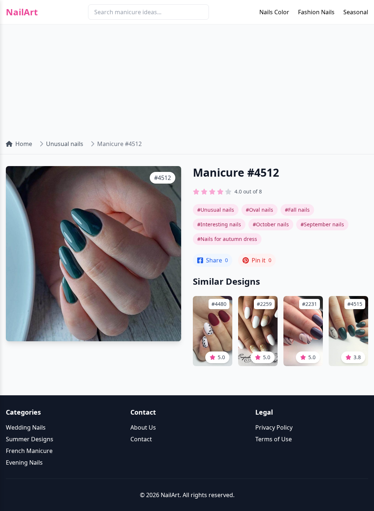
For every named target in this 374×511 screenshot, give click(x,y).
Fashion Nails (316, 12)
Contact (141, 439)
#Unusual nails (215, 209)
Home (23, 144)
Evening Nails (24, 462)
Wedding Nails (26, 427)
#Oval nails (259, 209)
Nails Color (274, 12)
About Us (143, 427)
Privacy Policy (274, 427)
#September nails (322, 224)
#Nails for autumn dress (227, 238)
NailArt (22, 12)
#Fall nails (297, 209)
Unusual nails (64, 144)
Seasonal (355, 12)
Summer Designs (29, 439)
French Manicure (29, 451)
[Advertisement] (187, 79)
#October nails (271, 224)
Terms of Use (273, 439)
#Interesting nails (219, 224)
